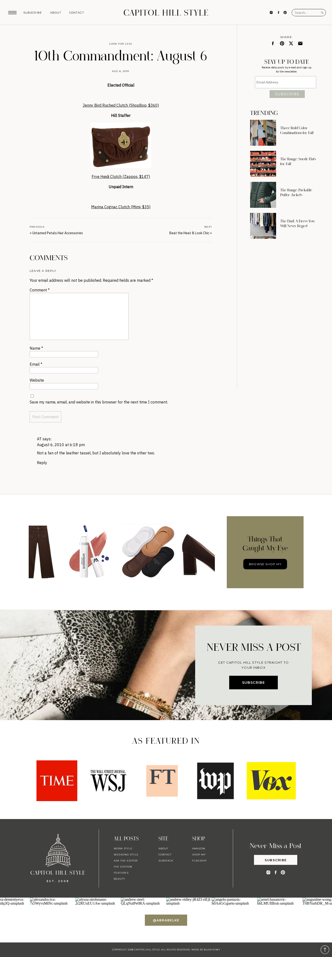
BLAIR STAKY (211, 949)
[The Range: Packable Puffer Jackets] (263, 195)
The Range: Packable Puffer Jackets (296, 192)
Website (37, 380)
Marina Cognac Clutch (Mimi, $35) (120, 206)
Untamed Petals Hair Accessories (57, 233)
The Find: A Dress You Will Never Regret (297, 223)
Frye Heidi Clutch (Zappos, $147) (121, 176)
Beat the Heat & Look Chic (189, 233)
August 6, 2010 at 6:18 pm (61, 444)
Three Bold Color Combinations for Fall (297, 130)
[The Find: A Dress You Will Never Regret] (263, 226)
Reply (42, 462)
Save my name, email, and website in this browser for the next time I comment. (99, 402)
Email (36, 364)
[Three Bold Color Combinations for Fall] (263, 133)
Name (36, 348)
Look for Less (120, 43)
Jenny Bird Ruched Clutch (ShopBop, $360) (121, 105)
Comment (40, 290)
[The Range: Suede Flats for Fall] (263, 164)
